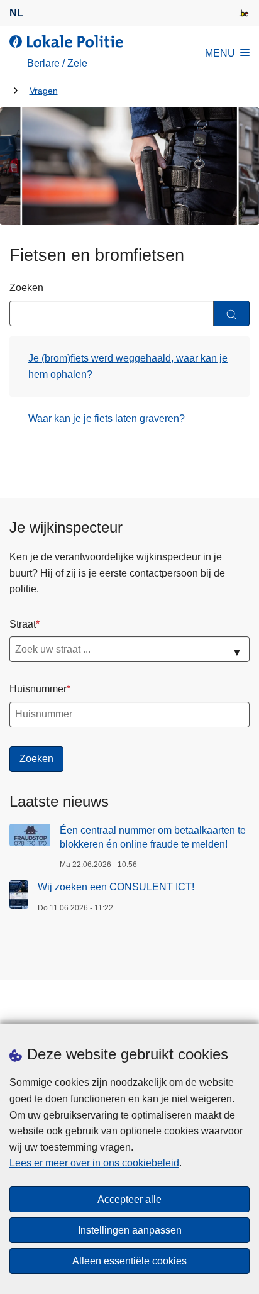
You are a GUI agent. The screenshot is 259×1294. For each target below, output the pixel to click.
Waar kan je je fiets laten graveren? (106, 418)
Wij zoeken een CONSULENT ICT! (116, 887)
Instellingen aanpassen (130, 1230)
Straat (22, 624)
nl (16, 13)
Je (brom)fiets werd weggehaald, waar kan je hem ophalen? (128, 366)
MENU (220, 53)
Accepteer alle (129, 1199)
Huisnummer (38, 688)
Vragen (44, 91)
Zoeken (26, 287)
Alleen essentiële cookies (129, 1261)
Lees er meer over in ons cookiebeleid (94, 1163)
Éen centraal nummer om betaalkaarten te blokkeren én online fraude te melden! (153, 837)
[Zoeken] (232, 313)
